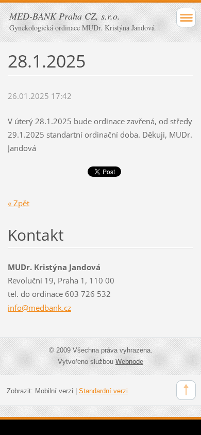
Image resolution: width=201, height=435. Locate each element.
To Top (186, 390)
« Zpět (18, 203)
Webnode (129, 361)
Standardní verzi (103, 391)
